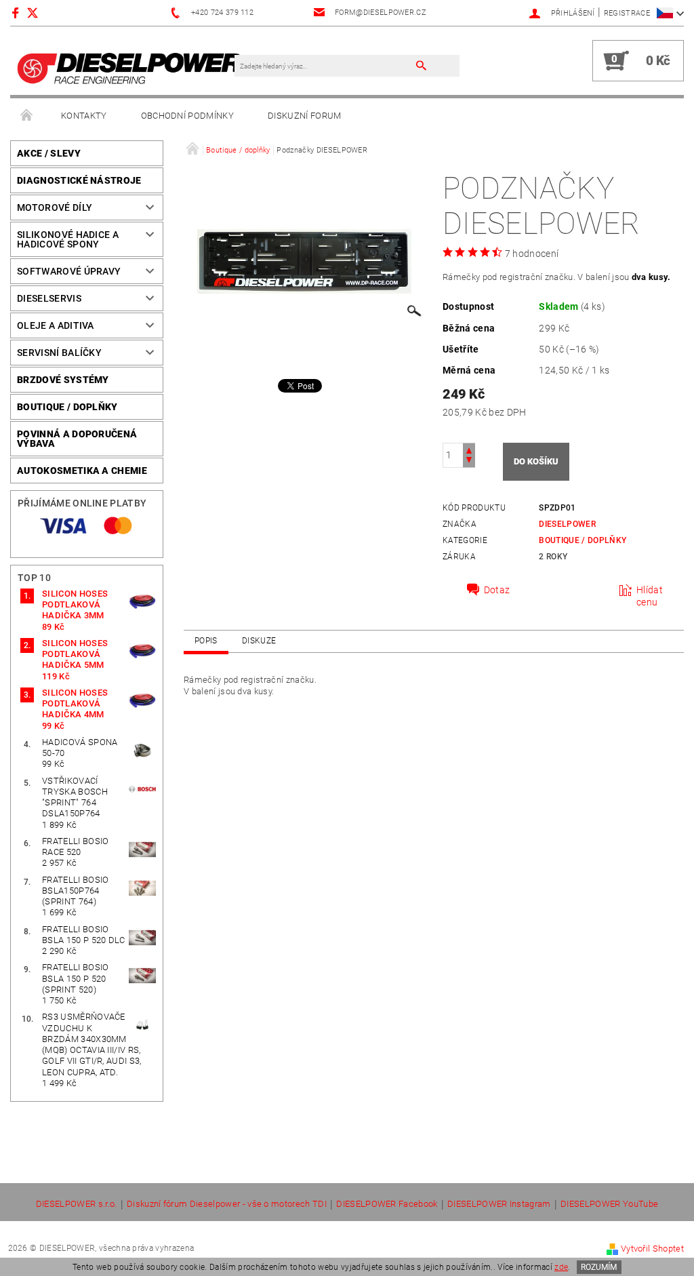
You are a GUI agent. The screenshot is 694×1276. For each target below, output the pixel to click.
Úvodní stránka (27, 116)
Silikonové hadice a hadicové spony (68, 239)
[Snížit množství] (469, 461)
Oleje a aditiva (55, 325)
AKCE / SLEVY (49, 153)
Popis (206, 640)
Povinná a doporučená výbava (77, 438)
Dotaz (497, 589)
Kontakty (84, 116)
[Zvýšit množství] (469, 449)
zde (561, 1267)
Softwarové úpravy (69, 271)
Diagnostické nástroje (79, 180)
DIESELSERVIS (49, 298)
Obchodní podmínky (187, 116)
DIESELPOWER (567, 524)
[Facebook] (17, 12)
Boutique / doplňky (67, 406)
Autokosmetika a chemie (82, 470)
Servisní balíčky (59, 352)
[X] (39, 12)
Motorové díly (54, 207)
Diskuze (259, 640)
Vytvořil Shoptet (652, 1248)
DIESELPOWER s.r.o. (76, 1204)
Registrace (627, 13)
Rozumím (599, 1267)
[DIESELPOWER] (129, 67)
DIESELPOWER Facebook (386, 1204)
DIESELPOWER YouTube (609, 1204)
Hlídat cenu (649, 595)
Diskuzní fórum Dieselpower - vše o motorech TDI (227, 1204)
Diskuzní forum (304, 116)
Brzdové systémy (63, 379)
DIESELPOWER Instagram (499, 1204)
